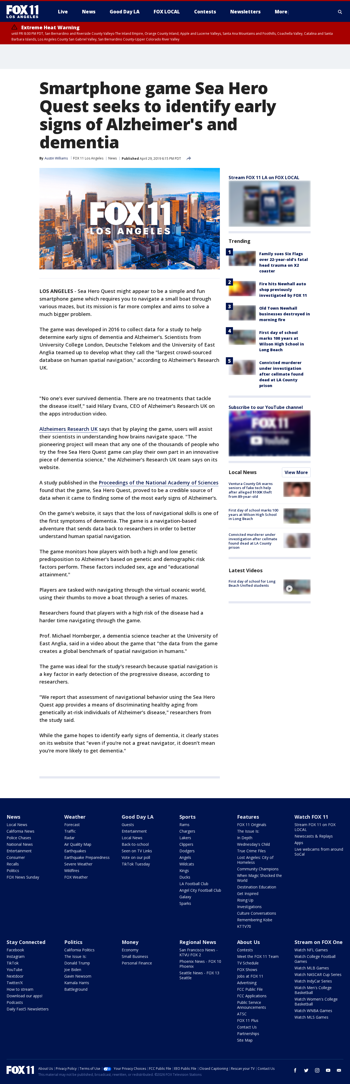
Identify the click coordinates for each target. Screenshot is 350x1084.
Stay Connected (26, 942)
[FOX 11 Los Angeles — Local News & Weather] (25, 11)
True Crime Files (251, 850)
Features (248, 816)
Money (130, 942)
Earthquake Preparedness (87, 857)
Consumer (16, 857)
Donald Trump (77, 963)
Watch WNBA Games (313, 1010)
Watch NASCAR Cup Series (318, 974)
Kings (184, 870)
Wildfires (71, 870)
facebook (295, 1070)
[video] (297, 587)
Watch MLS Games (311, 1017)
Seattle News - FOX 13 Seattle (199, 975)
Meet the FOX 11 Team (258, 956)
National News (20, 844)
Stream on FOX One (318, 942)
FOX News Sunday (23, 877)
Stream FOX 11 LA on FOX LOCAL (264, 178)
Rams (184, 824)
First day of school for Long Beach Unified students (252, 583)
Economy (130, 949)
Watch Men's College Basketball (313, 990)
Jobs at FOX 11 (250, 976)
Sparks (185, 903)
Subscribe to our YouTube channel (266, 407)
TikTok (13, 963)
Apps (298, 842)
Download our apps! (24, 995)
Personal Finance (137, 963)
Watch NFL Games (311, 949)
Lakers (185, 837)
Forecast (72, 824)
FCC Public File (250, 989)
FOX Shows (247, 969)
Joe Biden (72, 969)
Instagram (16, 956)
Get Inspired (247, 893)
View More (296, 472)
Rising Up (245, 900)
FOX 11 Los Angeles (88, 158)
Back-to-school (135, 844)
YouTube (14, 969)
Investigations (249, 906)
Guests (128, 824)
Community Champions (258, 868)
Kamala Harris (76, 982)
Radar (69, 837)
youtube (328, 1070)
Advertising (246, 982)
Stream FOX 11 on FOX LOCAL (315, 827)
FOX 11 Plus (247, 1020)
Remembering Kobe (254, 919)
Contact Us (247, 1027)
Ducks (184, 877)
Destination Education (256, 887)
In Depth (244, 837)
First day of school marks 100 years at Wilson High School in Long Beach (253, 514)
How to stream (20, 989)
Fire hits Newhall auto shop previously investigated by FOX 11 (283, 289)
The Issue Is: (248, 831)
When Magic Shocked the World (259, 878)
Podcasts (15, 1002)
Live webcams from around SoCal (318, 852)
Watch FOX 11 (311, 816)
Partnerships (248, 1033)
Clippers (186, 844)
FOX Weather (76, 877)
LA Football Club (193, 883)
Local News (242, 472)
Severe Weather (78, 864)
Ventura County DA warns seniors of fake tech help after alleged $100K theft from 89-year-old (251, 490)
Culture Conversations (256, 913)
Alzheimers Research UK (68, 429)
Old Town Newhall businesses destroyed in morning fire (284, 314)
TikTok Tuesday (136, 864)
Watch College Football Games (315, 959)
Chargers (187, 831)
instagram (317, 1070)
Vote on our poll (136, 857)
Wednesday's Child (253, 844)
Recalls (13, 864)
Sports (187, 816)
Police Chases (19, 837)
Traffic (70, 831)
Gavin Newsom (77, 976)
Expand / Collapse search (340, 12)
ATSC (242, 1013)
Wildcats (186, 864)
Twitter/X (15, 982)
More (281, 11)
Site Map (245, 1040)
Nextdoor (15, 976)
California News (20, 831)
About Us (248, 942)
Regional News (197, 942)
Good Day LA (137, 816)
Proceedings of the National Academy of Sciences (158, 482)
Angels (185, 857)
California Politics (79, 949)
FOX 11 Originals (251, 824)
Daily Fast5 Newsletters (28, 1009)
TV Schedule (248, 963)
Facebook (15, 949)
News (112, 158)
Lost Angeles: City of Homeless (255, 860)
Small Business (135, 956)
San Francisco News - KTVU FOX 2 (198, 952)
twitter (306, 1070)
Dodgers (187, 850)
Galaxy (185, 896)
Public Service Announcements (251, 1005)
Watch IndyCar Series (313, 981)
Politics (13, 870)
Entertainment (19, 850)
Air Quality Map (77, 844)
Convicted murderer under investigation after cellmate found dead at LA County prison (281, 374)
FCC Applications (252, 995)
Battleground (76, 989)
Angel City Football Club (200, 890)
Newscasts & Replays (313, 836)
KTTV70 (244, 926)
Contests (245, 949)
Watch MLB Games (311, 967)
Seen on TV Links (137, 850)
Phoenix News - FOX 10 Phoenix (200, 964)
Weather (75, 816)
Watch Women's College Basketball (316, 1001)
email (339, 1070)
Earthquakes (75, 850)
